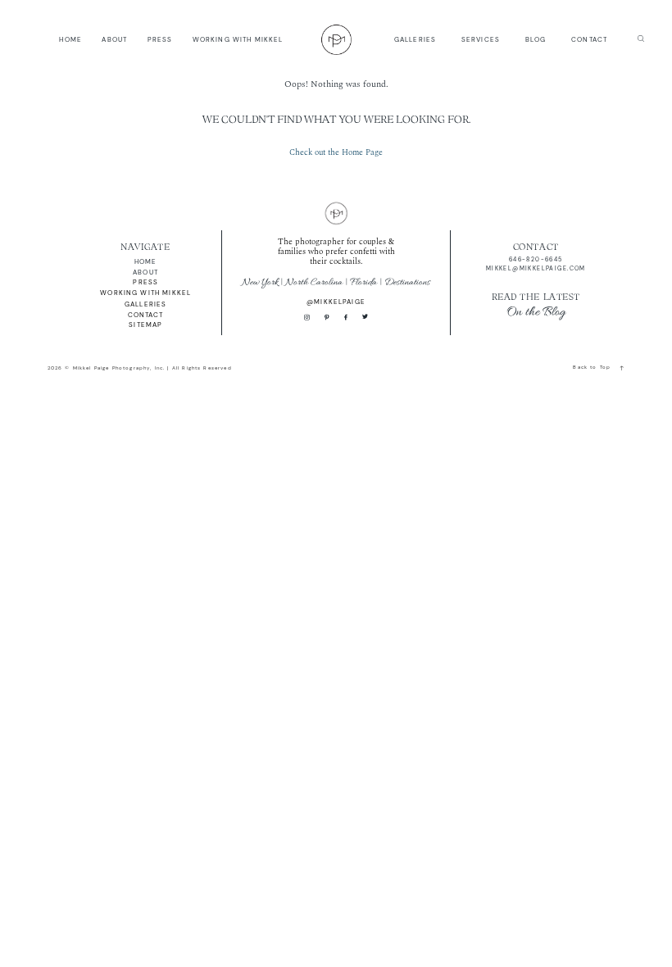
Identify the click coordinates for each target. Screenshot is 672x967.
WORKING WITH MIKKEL (238, 39)
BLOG (536, 39)
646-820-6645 (536, 259)
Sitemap (145, 324)
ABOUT (114, 39)
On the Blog (535, 312)
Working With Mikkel (145, 292)
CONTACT (589, 39)
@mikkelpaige (336, 301)
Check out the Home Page (336, 152)
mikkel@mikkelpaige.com (536, 268)
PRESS (160, 39)
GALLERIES (415, 39)
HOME (70, 39)
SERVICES (480, 39)
